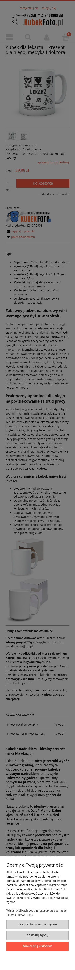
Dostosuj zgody (37, 935)
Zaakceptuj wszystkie (38, 946)
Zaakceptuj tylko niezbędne (37, 924)
